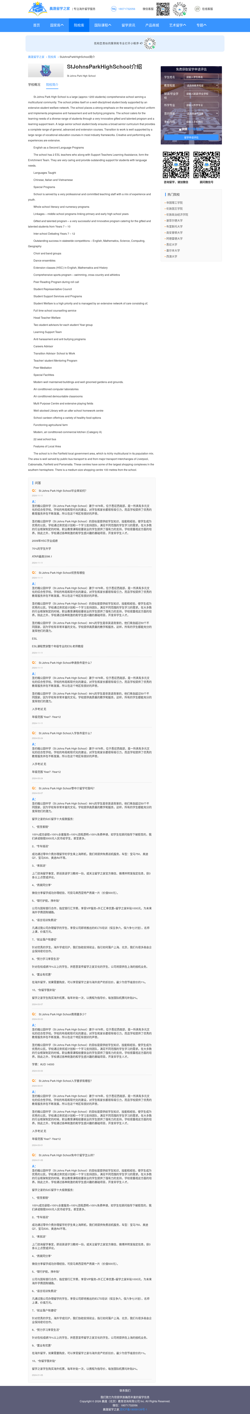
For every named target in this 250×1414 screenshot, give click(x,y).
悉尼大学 (171, 244)
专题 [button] (199, 25)
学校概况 (34, 84)
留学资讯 (128, 25)
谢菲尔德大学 (174, 220)
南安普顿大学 (174, 232)
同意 (192, 129)
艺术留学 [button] (176, 25)
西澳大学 (171, 256)
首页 (36, 25)
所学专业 (169, 105)
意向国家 (169, 113)
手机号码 (169, 122)
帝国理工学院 (174, 203)
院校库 (79, 25)
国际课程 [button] (101, 25)
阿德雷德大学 (174, 238)
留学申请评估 (191, 137)
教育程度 (169, 85)
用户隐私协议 (195, 129)
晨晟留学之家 (36, 57)
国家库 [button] (55, 25)
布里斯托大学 (174, 226)
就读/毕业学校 (171, 96)
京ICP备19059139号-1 (133, 1409)
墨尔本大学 (173, 250)
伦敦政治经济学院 (177, 214)
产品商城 (152, 25)
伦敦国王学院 (174, 208)
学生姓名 (169, 77)
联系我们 (125, 1390)
